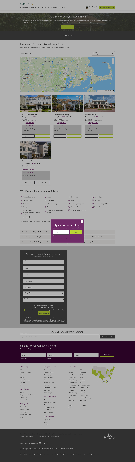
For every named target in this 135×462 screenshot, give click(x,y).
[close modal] (82, 221)
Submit (76, 232)
